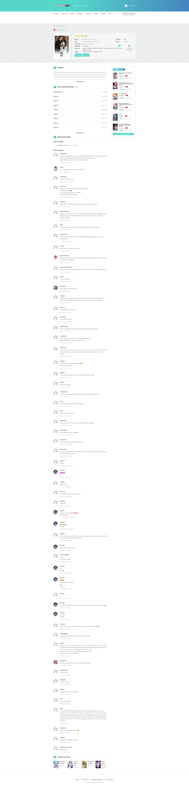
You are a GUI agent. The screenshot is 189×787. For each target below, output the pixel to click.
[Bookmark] (129, 46)
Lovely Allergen (122, 93)
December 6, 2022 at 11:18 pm (66, 321)
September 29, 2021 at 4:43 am (67, 517)
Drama (96, 13)
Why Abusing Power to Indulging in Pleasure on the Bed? (125, 104)
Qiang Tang (85, 46)
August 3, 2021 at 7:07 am (66, 588)
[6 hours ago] (127, 95)
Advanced (132, 5)
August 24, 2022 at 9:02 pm (66, 343)
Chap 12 (121, 76)
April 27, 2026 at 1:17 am (65, 172)
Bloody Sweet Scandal (104, 763)
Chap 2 (121, 116)
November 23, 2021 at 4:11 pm (66, 465)
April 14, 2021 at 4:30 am (65, 742)
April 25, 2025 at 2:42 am (65, 206)
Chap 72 (121, 128)
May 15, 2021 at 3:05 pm (65, 704)
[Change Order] (76, 87)
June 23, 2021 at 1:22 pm (65, 656)
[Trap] (115, 117)
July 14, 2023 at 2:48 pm (65, 291)
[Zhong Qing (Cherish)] (56, 764)
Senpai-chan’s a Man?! (75, 763)
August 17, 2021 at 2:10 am (66, 550)
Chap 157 (122, 98)
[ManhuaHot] (62, 5)
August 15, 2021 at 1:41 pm (65, 561)
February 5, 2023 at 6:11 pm (66, 312)
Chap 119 (56, 105)
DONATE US (64, 13)
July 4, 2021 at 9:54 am (65, 629)
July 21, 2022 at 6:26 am (65, 377)
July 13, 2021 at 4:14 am (65, 607)
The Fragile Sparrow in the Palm (125, 73)
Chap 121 (56, 96)
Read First (78, 55)
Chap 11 (121, 78)
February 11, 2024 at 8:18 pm (66, 281)
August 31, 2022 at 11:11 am (66, 331)
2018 (125, 39)
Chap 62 (122, 89)
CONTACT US (85, 5)
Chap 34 (121, 110)
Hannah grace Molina (66, 747)
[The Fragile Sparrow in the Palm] (115, 76)
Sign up (132, 13)
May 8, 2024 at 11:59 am (65, 251)
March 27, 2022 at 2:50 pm (66, 406)
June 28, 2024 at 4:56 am (66, 241)
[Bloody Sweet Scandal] (98, 764)
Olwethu (62, 737)
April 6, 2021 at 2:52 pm (65, 752)
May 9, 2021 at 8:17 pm (65, 723)
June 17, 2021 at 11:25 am (65, 665)
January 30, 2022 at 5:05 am (66, 435)
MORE (110, 13)
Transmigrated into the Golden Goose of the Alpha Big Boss (126, 84)
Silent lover (64, 26)
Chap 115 (56, 123)
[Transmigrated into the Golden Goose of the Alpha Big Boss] (115, 85)
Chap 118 (56, 109)
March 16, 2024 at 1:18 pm (65, 262)
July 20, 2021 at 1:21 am (65, 598)
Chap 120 (56, 101)
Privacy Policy (109, 779)
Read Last (86, 55)
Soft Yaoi (112, 48)
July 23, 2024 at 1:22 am (65, 229)
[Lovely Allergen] (115, 96)
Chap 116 (56, 118)
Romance (88, 13)
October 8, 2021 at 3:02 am (66, 496)
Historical (89, 48)
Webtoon (85, 50)
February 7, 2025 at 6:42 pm (66, 220)
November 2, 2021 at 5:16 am (66, 477)
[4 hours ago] (127, 86)
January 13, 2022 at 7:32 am (66, 456)
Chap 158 (122, 95)
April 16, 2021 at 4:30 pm (65, 733)
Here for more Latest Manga (123, 134)
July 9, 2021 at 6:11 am (65, 619)
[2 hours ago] (126, 75)
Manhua (103, 13)
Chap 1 (121, 118)
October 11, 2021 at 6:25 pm (66, 486)
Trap (120, 114)
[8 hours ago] (126, 107)
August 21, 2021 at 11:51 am (66, 540)
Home (55, 26)
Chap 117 (56, 114)
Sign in (125, 13)
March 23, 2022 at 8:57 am (66, 415)
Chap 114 (56, 127)
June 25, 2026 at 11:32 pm (65, 162)
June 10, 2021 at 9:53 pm (65, 684)
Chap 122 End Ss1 (58, 92)
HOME (77, 5)
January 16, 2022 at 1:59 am (66, 444)
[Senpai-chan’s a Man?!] (70, 764)
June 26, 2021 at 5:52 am (65, 638)
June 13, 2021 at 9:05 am (65, 675)
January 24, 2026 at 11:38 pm (66, 181)
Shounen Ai (80, 13)
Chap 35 (121, 107)
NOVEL (72, 13)
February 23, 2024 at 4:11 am (66, 272)
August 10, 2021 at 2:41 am (66, 573)
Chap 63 (122, 87)
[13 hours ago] (126, 128)
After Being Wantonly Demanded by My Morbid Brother (125, 125)
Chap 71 (121, 130)
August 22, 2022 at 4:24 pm (66, 356)
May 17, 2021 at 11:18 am (65, 694)
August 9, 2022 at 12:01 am (66, 368)
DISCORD (56, 13)
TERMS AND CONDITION (97, 779)
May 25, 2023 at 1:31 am (65, 302)
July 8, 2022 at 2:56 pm (65, 387)
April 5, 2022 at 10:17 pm (65, 396)
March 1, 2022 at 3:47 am (65, 425)
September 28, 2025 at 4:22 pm (67, 197)
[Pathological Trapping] (84, 764)
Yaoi (90, 50)
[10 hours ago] (126, 116)
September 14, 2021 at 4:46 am (67, 529)
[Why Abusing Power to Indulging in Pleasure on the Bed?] (115, 106)
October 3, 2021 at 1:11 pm (65, 506)
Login (66, 145)
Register (61, 145)
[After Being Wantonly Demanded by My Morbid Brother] (115, 127)
